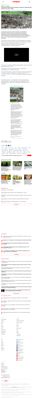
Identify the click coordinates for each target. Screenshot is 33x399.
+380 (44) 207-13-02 (6, 376)
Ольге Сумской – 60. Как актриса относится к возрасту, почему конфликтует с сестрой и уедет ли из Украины (28, 182)
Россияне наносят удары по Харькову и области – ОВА (28, 168)
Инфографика (3, 332)
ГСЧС (15, 147)
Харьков (6, 147)
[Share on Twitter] (8, 145)
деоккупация (19, 153)
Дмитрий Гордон (20, 339)
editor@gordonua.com (6, 377)
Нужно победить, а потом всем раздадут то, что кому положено (13, 201)
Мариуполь (3, 348)
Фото (17, 329)
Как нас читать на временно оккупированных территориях (4, 371)
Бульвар (3, 173)
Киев (2, 339)
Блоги (17, 323)
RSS (18, 355)
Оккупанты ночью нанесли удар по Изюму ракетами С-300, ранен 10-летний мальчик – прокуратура (17, 168)
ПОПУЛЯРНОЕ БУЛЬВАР (6, 295)
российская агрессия (5, 150)
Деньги (2, 322)
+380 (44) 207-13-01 (6, 374)
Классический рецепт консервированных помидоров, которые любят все (15, 297)
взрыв (12, 147)
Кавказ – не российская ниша (7, 189)
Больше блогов (16, 204)
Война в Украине (6, 4)
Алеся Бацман (20, 350)
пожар (9, 147)
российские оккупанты (13, 153)
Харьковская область (24, 147)
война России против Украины (18, 150)
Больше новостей (16, 293)
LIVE (17, 326)
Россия (3, 147)
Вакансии (2, 363)
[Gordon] (16, 2)
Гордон (2, 4)
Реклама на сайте (4, 366)
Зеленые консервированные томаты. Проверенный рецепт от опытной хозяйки (17, 182)
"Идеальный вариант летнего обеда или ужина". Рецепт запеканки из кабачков (16, 312)
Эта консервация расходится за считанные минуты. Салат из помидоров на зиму (5, 181)
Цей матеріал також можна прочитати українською (18, 10)
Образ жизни (3, 329)
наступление (10, 150)
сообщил (5, 36)
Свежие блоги (4, 188)
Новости (2, 317)
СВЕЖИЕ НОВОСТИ (5, 258)
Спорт (2, 325)
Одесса (2, 342)
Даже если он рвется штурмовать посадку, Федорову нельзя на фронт (15, 198)
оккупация (18, 147)
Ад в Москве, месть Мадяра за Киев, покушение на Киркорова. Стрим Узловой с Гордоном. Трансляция (16, 251)
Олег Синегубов (24, 153)
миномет (7, 153)
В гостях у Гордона (19, 322)
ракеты (24, 150)
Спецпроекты (18, 335)
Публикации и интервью (20, 320)
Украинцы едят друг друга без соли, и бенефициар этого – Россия (14, 192)
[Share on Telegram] (10, 145)
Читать (29, 155)
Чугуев (29, 147)
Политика (2, 320)
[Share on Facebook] (6, 145)
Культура (2, 326)
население (3, 153)
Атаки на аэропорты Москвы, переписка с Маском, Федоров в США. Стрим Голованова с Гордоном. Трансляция (17, 290)
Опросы (17, 332)
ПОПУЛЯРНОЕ (16, 254)
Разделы (17, 317)
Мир (1, 323)
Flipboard (19, 353)
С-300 (27, 150)
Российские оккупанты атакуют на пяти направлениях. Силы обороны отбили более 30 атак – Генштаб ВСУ (5, 169)
